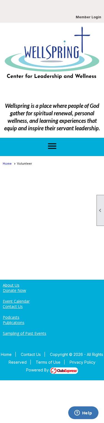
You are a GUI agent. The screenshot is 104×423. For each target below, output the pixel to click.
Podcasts (11, 317)
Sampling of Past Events (24, 333)
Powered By (38, 370)
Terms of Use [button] (48, 362)
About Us (11, 285)
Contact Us (13, 306)
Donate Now (14, 290)
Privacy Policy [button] (82, 362)
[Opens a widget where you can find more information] (83, 413)
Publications (13, 322)
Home (7, 163)
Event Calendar (16, 301)
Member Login (88, 17)
